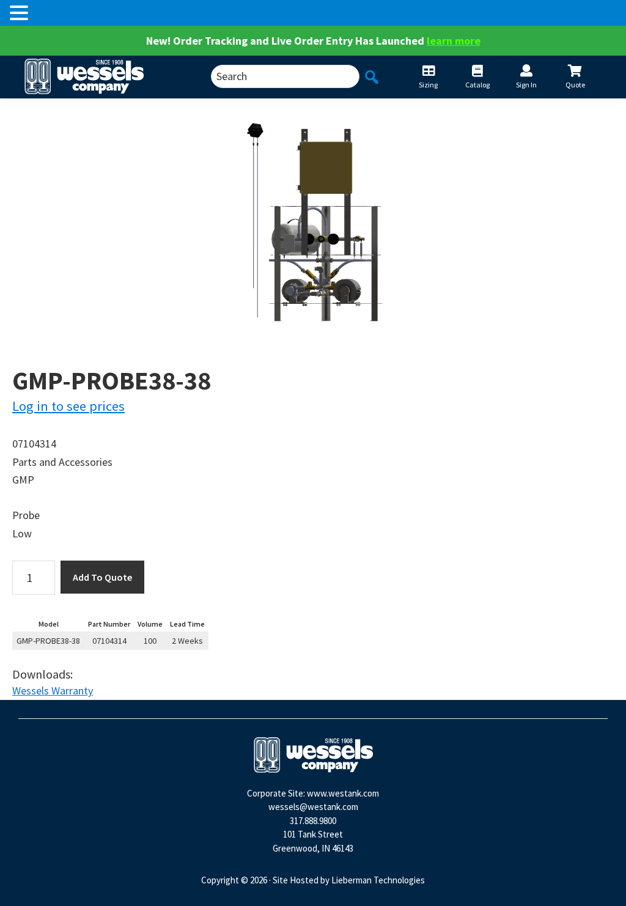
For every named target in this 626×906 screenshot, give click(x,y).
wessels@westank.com (313, 806)
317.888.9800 (313, 821)
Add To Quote (102, 577)
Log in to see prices (68, 405)
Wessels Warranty (52, 690)
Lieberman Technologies (378, 880)
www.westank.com (343, 793)
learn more (454, 41)
